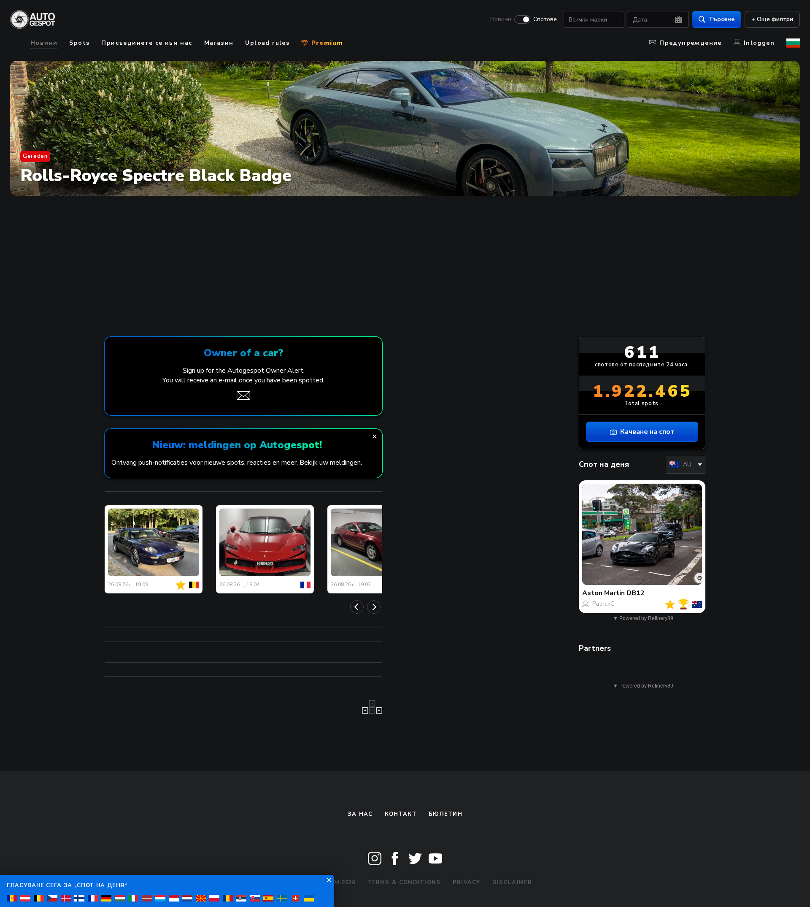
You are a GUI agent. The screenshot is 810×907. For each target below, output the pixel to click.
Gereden (35, 156)
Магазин (219, 43)
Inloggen (759, 43)
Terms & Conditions (403, 882)
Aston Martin (603, 593)
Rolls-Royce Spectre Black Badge (156, 175)
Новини (500, 19)
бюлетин (445, 814)
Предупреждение (690, 43)
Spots (79, 43)
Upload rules (267, 43)
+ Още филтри (772, 19)
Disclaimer (512, 882)
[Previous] (356, 606)
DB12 (635, 593)
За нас (360, 814)
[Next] (373, 606)
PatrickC (603, 604)
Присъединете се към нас (146, 43)
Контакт (401, 814)
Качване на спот (647, 431)
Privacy (467, 882)
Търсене (721, 19)
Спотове (545, 19)
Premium (326, 43)
